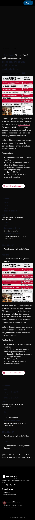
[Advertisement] (17, 26)
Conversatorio (13, 231)
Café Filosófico (13, 236)
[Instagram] (7, 485)
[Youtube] (14, 485)
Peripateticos (8, 239)
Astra (6, 236)
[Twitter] (11, 485)
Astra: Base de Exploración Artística (16, 249)
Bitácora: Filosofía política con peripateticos (12, 218)
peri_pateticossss (8, 145)
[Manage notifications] (4, 503)
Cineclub (23, 236)
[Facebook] (3, 485)
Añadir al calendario (13, 186)
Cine (5, 231)
